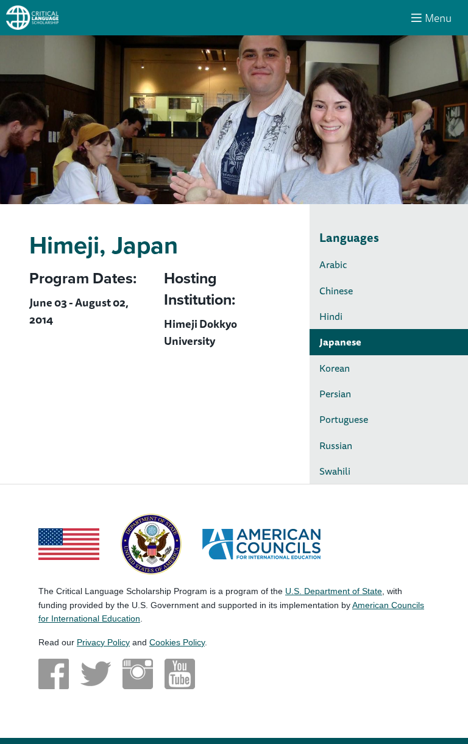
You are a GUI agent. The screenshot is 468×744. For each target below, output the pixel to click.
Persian (335, 394)
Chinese (336, 291)
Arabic (333, 264)
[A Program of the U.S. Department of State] (151, 542)
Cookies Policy (177, 642)
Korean (334, 368)
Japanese (340, 342)
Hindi (330, 316)
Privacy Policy (103, 642)
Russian (335, 445)
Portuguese (343, 419)
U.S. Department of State (333, 591)
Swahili (334, 471)
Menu (438, 17)
